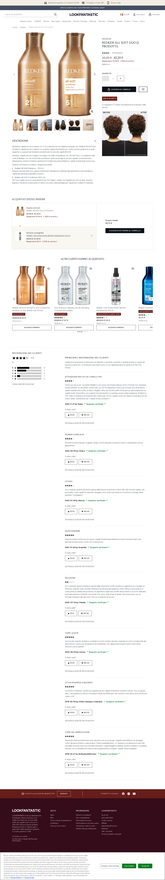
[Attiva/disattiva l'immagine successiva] (95, 74)
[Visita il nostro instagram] (128, 793)
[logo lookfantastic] (84, 14)
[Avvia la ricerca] (55, 14)
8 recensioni (117, 53)
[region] (82, 866)
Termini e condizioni (83, 815)
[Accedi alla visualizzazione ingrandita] (92, 111)
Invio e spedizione (83, 818)
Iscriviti (64, 794)
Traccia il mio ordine (58, 826)
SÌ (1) (72, 613)
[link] (139, 14)
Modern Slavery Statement (86, 829)
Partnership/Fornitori (109, 826)
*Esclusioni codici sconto (85, 826)
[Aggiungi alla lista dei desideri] (143, 89)
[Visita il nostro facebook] (123, 793)
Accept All (145, 866)
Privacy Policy (16, 878)
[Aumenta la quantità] (120, 78)
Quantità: (107, 73)
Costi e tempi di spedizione (60, 820)
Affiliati (104, 823)
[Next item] (151, 299)
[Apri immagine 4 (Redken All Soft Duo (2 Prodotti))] (60, 125)
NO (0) (86, 415)
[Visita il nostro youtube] (134, 793)
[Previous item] (14, 299)
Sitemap (105, 829)
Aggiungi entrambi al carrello (125, 231)
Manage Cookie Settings (110, 866)
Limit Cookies (129, 866)
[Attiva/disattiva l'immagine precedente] (14, 74)
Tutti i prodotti (107, 831)
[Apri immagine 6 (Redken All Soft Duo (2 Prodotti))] (88, 125)
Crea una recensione (23, 384)
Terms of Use (29, 878)
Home (15, 27)
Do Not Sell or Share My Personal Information (24, 840)
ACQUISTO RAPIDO (32, 327)
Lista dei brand (107, 818)
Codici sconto (107, 820)
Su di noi (105, 815)
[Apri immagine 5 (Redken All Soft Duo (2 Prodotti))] (74, 125)
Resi (51, 818)
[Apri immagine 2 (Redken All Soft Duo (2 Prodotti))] (32, 125)
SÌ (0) (72, 415)
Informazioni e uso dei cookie (87, 823)
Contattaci (54, 823)
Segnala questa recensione (79, 423)
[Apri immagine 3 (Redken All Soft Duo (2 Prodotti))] (46, 125)
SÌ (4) (72, 765)
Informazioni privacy (83, 820)
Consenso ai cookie (19, 836)
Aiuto (52, 815)
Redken (23, 27)
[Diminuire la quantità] (105, 78)
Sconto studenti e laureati (111, 834)
